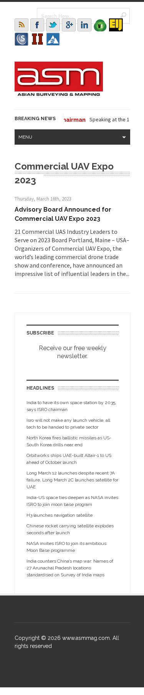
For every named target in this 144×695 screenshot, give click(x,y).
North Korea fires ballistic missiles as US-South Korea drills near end (68, 441)
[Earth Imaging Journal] (116, 24)
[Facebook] (37, 24)
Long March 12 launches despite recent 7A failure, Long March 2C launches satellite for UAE (72, 479)
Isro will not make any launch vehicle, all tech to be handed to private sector (68, 424)
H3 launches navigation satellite (59, 515)
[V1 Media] (100, 24)
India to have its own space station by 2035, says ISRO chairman (71, 406)
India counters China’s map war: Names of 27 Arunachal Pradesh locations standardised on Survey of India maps (69, 568)
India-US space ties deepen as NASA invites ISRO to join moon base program (72, 501)
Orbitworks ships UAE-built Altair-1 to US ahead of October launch (68, 459)
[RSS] (21, 24)
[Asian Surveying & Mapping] (59, 94)
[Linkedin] (84, 24)
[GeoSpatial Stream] (53, 39)
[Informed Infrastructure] (37, 39)
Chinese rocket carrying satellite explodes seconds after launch (70, 529)
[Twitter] (53, 24)
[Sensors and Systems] (21, 39)
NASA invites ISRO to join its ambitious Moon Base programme (66, 547)
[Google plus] (69, 24)
